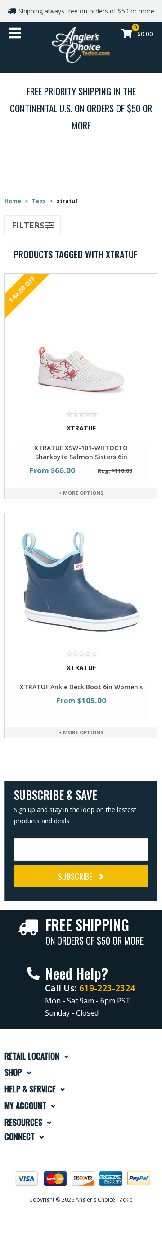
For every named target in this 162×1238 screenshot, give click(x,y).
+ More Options (81, 492)
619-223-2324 (107, 988)
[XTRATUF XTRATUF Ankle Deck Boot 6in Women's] (81, 581)
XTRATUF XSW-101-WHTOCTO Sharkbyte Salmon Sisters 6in (81, 452)
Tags (39, 201)
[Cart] (127, 34)
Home (12, 201)
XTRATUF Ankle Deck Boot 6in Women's (81, 687)
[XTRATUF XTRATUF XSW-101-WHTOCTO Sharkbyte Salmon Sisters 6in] (81, 341)
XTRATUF (81, 428)
